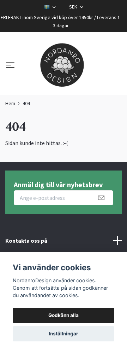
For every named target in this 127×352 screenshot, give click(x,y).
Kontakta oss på (26, 240)
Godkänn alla (63, 315)
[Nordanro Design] (62, 65)
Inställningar (63, 333)
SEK (73, 7)
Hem (10, 103)
